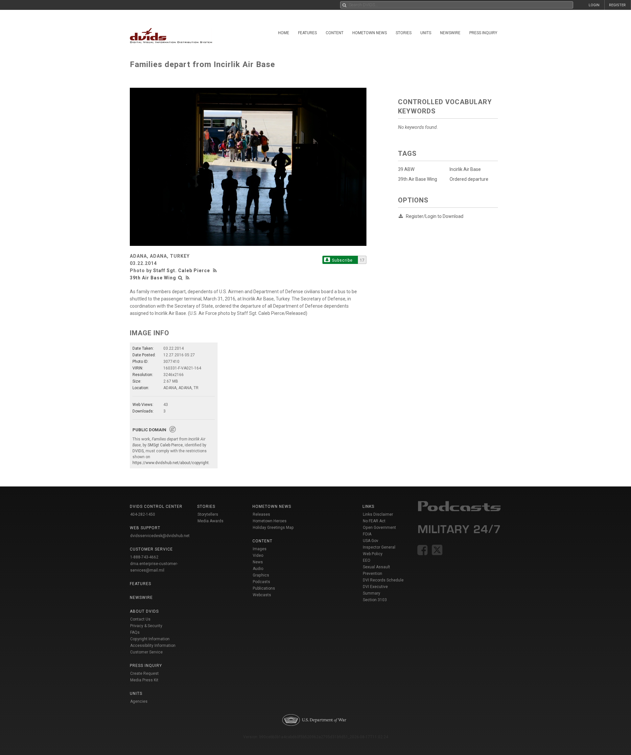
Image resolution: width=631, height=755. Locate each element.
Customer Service (146, 652)
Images (260, 549)
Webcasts (262, 595)
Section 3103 (375, 600)
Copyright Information (150, 639)
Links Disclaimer (378, 514)
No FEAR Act (374, 521)
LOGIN (594, 5)
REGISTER (617, 5)
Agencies (139, 701)
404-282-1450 (142, 514)
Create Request (144, 673)
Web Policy (373, 554)
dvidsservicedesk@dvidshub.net (160, 535)
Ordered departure (469, 179)
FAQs (135, 632)
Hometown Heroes (270, 521)
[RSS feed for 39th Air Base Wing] (188, 277)
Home (283, 33)
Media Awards (210, 521)
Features (307, 33)
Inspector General (379, 547)
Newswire (450, 33)
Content (334, 33)
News (258, 562)
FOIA (367, 534)
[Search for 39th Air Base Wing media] (180, 277)
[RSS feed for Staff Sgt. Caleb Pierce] (215, 270)
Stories (403, 33)
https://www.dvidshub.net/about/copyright (170, 462)
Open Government (379, 527)
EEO (366, 560)
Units (425, 33)
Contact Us (140, 619)
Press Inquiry (483, 33)
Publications (264, 588)
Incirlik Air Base (465, 169)
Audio (258, 568)
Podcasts (261, 581)
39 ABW (406, 169)
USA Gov (370, 540)
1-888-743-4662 (144, 557)
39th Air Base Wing (153, 277)
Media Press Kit (144, 680)
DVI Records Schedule (383, 580)
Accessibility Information (152, 645)
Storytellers (208, 514)
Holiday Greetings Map (273, 527)
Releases (261, 514)
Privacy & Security (146, 626)
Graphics (261, 575)
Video (258, 555)
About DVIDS (144, 611)
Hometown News (369, 33)
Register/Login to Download (434, 216)
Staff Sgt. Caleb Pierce (181, 270)
